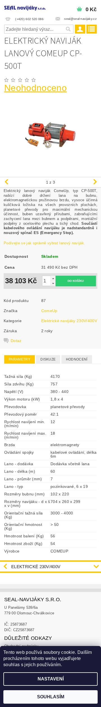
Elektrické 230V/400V (35, 566)
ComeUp (49, 310)
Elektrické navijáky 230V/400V (69, 321)
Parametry (19, 359)
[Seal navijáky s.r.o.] (25, 7)
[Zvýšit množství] (53, 278)
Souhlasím (50, 696)
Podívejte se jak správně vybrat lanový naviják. (44, 243)
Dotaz (16, 340)
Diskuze (48, 359)
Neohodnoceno (35, 88)
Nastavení (51, 678)
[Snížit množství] (53, 283)
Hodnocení (77, 359)
